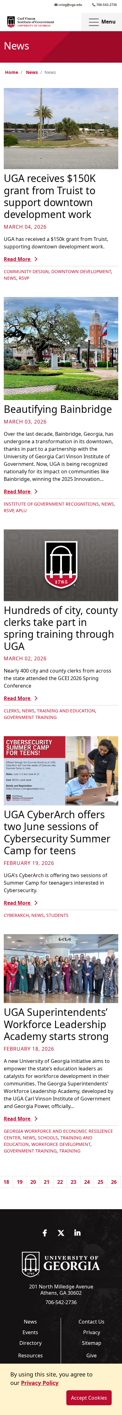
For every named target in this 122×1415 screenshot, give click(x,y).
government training (30, 717)
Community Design (26, 271)
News (32, 72)
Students (57, 915)
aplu (21, 510)
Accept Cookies (89, 1397)
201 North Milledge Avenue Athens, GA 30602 (61, 1289)
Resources (30, 1355)
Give (91, 1355)
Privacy (91, 1332)
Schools (48, 1138)
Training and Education (66, 711)
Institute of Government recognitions (51, 504)
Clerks (11, 711)
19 (20, 1181)
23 (73, 1181)
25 (100, 1181)
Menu (108, 21)
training (69, 1151)
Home (11, 72)
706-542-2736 (106, 5)
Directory (30, 1343)
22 (60, 1181)
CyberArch (16, 915)
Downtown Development (81, 271)
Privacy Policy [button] (39, 1382)
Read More (18, 259)
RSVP (24, 278)
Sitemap (91, 1343)
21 (46, 1181)
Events (30, 1332)
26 (114, 1181)
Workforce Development (60, 1144)
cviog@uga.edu (70, 5)
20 (33, 1181)
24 (87, 1181)
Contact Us (91, 1321)
